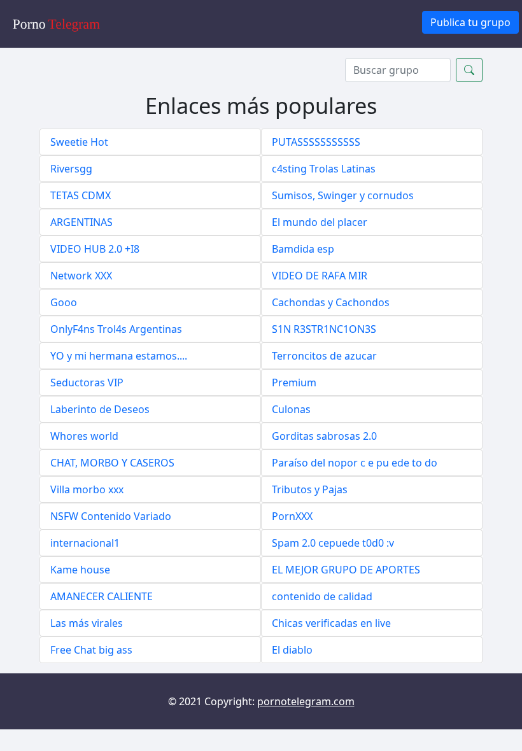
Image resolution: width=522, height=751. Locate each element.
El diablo (292, 650)
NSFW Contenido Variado (110, 516)
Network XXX (81, 276)
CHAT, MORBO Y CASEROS (112, 463)
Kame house (80, 570)
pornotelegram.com (306, 701)
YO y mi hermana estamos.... (118, 356)
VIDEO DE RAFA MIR (319, 276)
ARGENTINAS (81, 222)
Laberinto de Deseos (100, 409)
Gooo (63, 302)
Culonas (291, 409)
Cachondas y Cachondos (331, 302)
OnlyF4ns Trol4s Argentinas (116, 329)
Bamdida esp (303, 249)
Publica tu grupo (470, 22)
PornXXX (292, 516)
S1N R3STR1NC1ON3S (324, 329)
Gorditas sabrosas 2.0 (324, 436)
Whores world (84, 436)
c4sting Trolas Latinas (324, 169)
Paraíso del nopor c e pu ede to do (354, 463)
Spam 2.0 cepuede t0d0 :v (333, 543)
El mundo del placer (319, 222)
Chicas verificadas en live (331, 623)
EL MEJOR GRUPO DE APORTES (346, 570)
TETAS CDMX (80, 195)
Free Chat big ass (91, 650)
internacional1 (85, 543)
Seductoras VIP (86, 383)
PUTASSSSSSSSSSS (316, 142)
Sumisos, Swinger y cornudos (343, 195)
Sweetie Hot (79, 142)
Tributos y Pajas (310, 489)
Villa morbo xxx (86, 489)
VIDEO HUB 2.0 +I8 (94, 249)
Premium (294, 383)
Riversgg (71, 169)
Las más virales (86, 623)
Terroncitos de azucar (324, 356)
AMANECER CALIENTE (101, 596)
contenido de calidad (322, 596)
